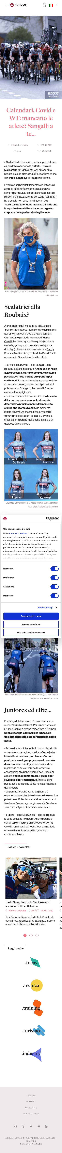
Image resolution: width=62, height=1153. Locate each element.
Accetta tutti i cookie (31, 616)
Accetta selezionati (31, 624)
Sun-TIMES (37, 1144)
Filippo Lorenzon (19, 145)
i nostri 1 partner (18, 533)
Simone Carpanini (17, 910)
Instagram (15, 1126)
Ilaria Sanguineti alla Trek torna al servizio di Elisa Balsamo (27, 904)
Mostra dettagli (45, 607)
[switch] (54, 577)
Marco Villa (10, 170)
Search (44, 5)
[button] (25, 935)
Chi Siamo (31, 1095)
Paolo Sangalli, (17, 177)
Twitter (23, 1126)
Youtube (38, 1126)
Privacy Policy (31, 1107)
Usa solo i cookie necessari (31, 632)
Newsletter (31, 1101)
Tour (23, 822)
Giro (14, 822)
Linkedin (46, 1126)
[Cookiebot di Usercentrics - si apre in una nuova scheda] (46, 519)
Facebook (31, 1126)
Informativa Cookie (31, 1113)
